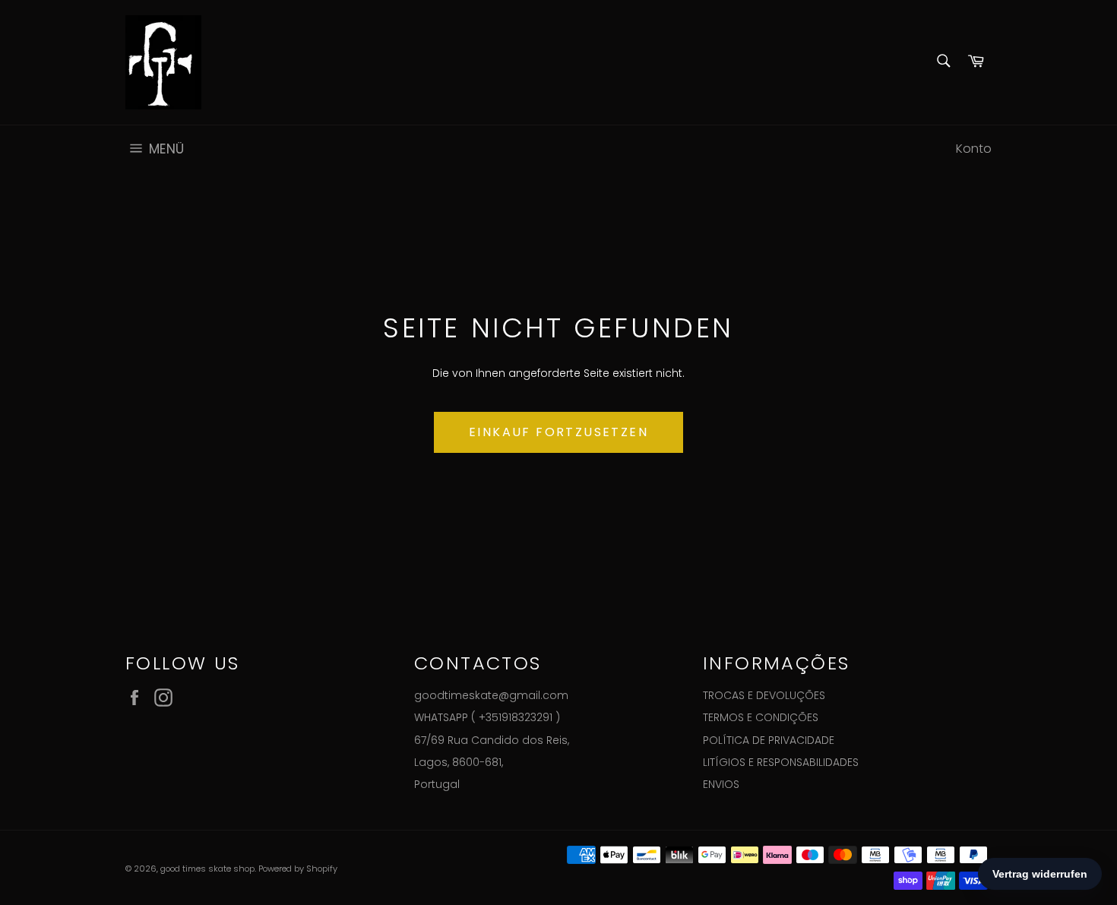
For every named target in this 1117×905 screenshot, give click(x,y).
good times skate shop (207, 868)
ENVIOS (721, 784)
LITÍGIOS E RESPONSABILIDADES (781, 762)
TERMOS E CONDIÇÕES (760, 717)
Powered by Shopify (297, 868)
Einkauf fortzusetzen (558, 432)
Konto (974, 148)
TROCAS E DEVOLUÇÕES (764, 695)
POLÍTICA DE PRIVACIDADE (768, 740)
